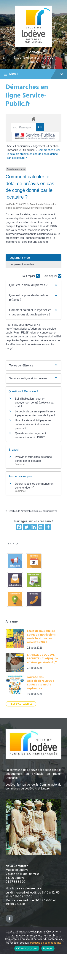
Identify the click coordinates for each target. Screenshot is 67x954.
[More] (48, 527)
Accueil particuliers (19, 146)
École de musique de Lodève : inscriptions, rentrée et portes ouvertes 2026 (42, 637)
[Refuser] (62, 940)
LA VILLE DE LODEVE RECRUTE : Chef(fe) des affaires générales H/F (42, 659)
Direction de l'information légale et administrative (32, 511)
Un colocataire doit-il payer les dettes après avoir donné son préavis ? (33, 424)
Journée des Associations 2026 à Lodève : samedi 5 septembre (40, 683)
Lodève (33, 52)
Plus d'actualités (21, 704)
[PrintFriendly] (41, 527)
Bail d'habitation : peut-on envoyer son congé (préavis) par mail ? (34, 402)
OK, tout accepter (27, 948)
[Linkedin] (33, 527)
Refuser (48, 948)
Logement (39, 146)
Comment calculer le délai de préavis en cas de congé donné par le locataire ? (33, 153)
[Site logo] (33, 46)
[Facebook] (19, 527)
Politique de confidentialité (45, 942)
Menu (13, 74)
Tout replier (29, 275)
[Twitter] (26, 527)
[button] (33, 285)
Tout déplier (50, 275)
